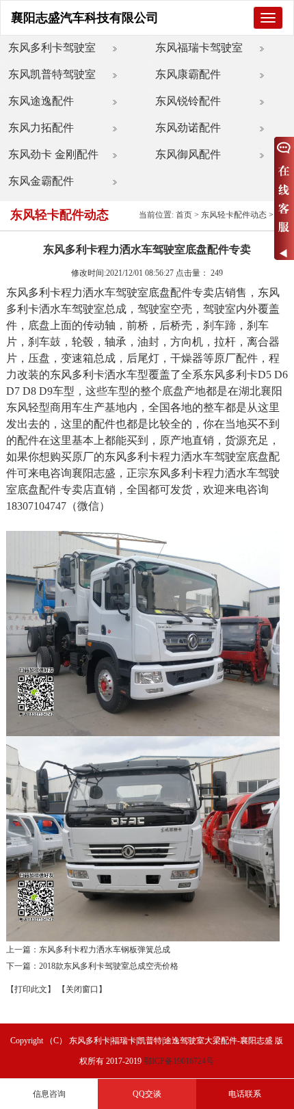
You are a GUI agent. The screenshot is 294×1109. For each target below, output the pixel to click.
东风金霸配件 (41, 181)
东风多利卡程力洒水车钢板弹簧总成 (104, 949)
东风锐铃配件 (188, 101)
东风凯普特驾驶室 (52, 74)
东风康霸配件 (188, 74)
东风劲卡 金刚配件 (53, 154)
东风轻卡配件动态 (234, 215)
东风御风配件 (188, 154)
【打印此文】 (30, 989)
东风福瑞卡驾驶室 (199, 47)
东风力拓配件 (41, 127)
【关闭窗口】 (82, 989)
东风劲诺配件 (188, 127)
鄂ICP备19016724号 (179, 1061)
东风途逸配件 (41, 101)
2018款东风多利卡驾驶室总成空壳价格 (108, 966)
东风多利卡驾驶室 (52, 47)
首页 (184, 215)
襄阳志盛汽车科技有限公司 (85, 18)
